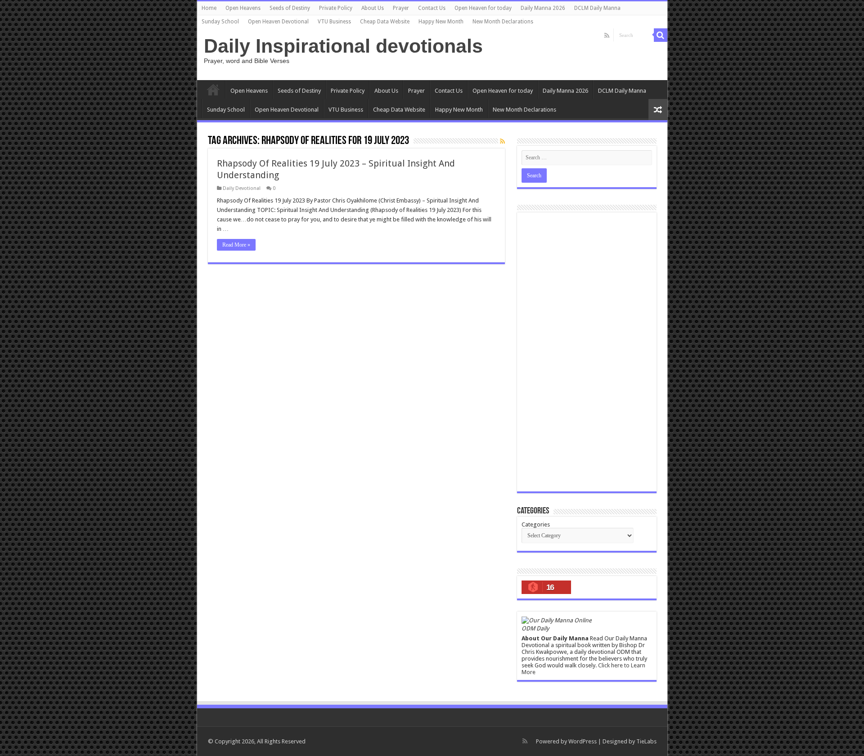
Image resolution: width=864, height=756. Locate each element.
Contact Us (432, 8)
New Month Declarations (502, 21)
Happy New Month (441, 21)
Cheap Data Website (385, 21)
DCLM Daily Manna (597, 8)
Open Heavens (243, 8)
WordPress (582, 741)
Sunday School (220, 21)
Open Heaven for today (483, 8)
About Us (372, 8)
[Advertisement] (587, 352)
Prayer (401, 8)
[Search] (660, 35)
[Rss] (606, 35)
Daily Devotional (242, 188)
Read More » (236, 245)
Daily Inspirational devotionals (343, 46)
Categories (536, 524)
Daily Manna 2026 (543, 8)
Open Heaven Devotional (278, 21)
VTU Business (334, 21)
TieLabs (646, 741)
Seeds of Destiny (290, 8)
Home (209, 8)
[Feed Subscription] (502, 141)
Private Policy (335, 8)
